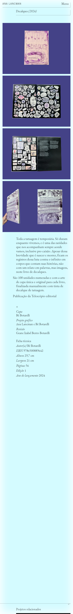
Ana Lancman (12, 3)
